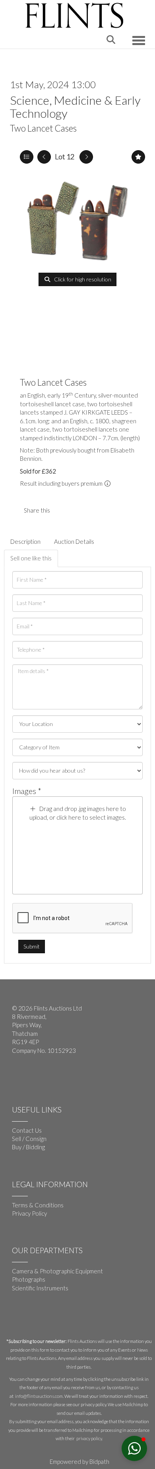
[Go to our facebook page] (19, 1076)
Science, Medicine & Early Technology (75, 106)
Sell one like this (31, 558)
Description (25, 541)
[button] (134, 1448)
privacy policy (89, 1438)
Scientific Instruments (40, 1288)
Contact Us (27, 1130)
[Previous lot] (44, 157)
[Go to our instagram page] (79, 510)
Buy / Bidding (28, 1146)
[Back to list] (26, 157)
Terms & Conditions (38, 1205)
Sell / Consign (29, 1138)
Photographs (28, 1279)
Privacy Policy (29, 1213)
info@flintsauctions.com (39, 1396)
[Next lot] (86, 157)
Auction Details (74, 541)
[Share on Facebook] (62, 510)
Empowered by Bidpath (79, 1461)
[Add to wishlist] (138, 157)
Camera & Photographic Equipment (57, 1271)
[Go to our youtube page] (35, 1076)
